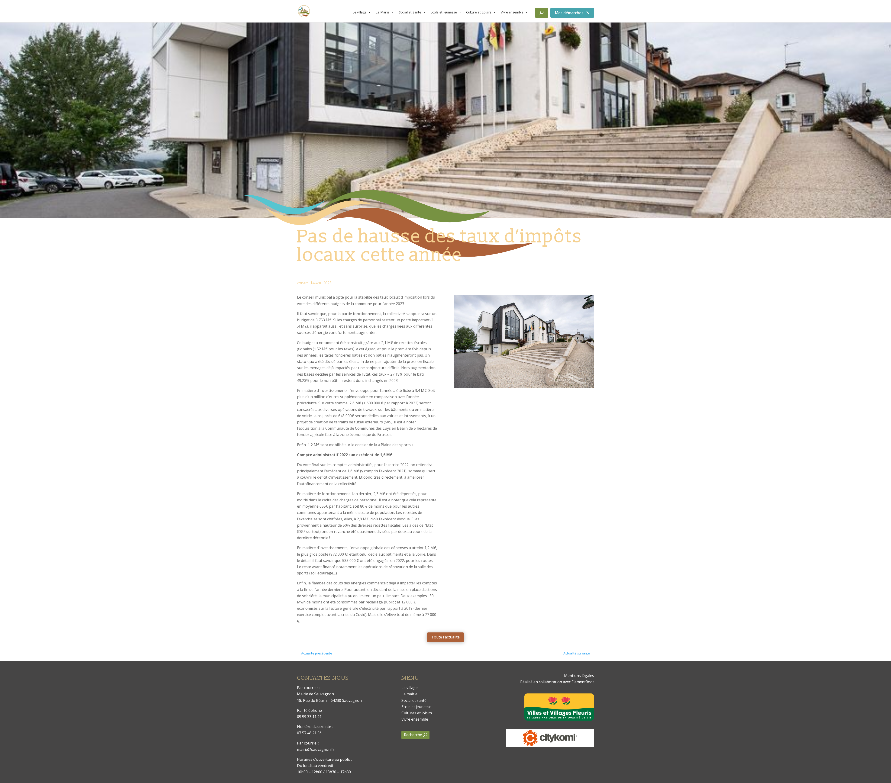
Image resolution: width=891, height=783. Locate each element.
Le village (359, 12)
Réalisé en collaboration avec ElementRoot (557, 681)
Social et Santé (410, 12)
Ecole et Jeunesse (443, 12)
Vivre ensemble (512, 12)
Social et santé (413, 700)
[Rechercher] (541, 13)
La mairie (409, 693)
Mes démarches (569, 12)
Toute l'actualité (445, 637)
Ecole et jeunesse (416, 706)
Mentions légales (579, 675)
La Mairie (383, 12)
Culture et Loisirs (478, 12)
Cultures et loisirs (416, 712)
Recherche (413, 734)
